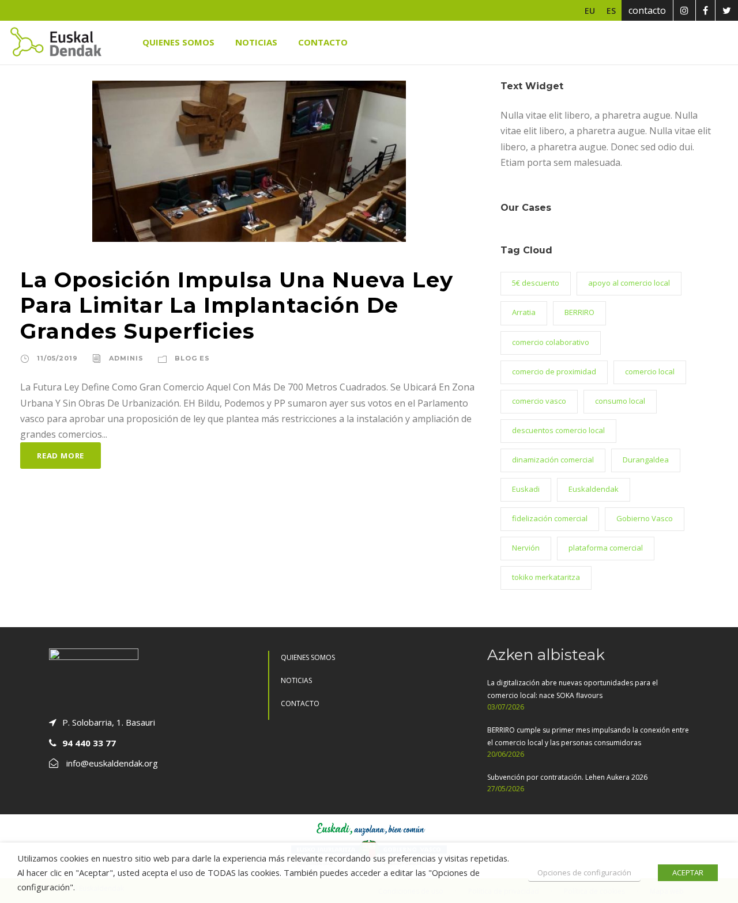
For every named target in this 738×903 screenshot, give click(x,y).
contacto (647, 10)
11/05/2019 (57, 358)
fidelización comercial (550, 518)
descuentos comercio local (558, 430)
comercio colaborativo (550, 342)
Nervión (526, 547)
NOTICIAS (256, 42)
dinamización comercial (553, 459)
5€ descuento (535, 283)
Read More (60, 455)
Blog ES (192, 358)
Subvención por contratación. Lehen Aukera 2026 (567, 777)
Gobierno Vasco (644, 518)
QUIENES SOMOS (178, 42)
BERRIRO (579, 312)
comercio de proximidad (554, 371)
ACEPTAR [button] (687, 872)
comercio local (650, 371)
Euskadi (526, 489)
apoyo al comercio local (629, 283)
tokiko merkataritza (546, 577)
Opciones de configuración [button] (584, 872)
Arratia (524, 312)
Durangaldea (646, 459)
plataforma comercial (605, 547)
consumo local (620, 401)
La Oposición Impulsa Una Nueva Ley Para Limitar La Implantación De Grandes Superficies (236, 305)
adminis (126, 358)
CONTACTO (323, 42)
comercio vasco (539, 401)
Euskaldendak (593, 489)
